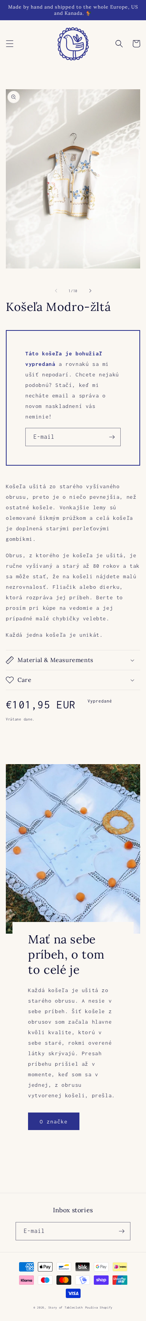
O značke (54, 1121)
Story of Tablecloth (65, 1307)
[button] (9, 43)
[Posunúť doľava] (56, 290)
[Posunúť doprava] (90, 290)
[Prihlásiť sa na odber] (111, 437)
